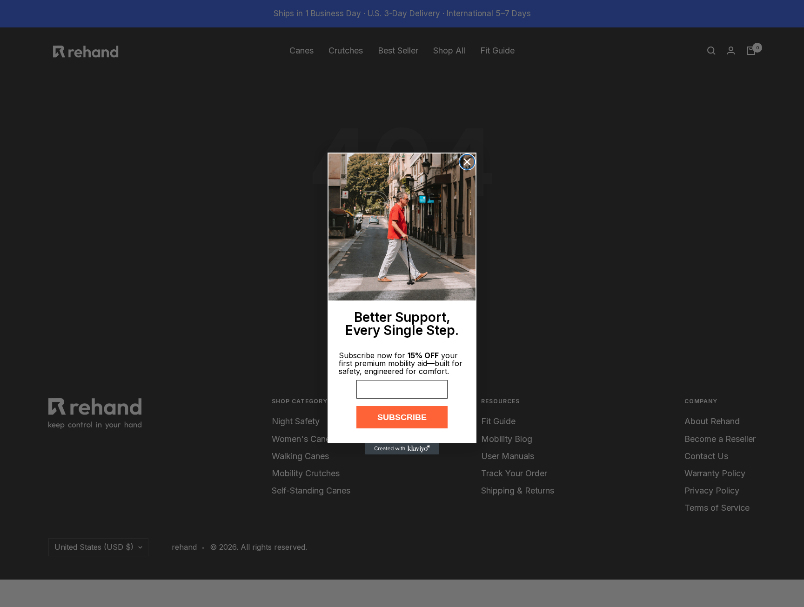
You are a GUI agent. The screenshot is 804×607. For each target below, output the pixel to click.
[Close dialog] (467, 161)
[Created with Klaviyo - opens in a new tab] (402, 448)
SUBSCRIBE (402, 417)
